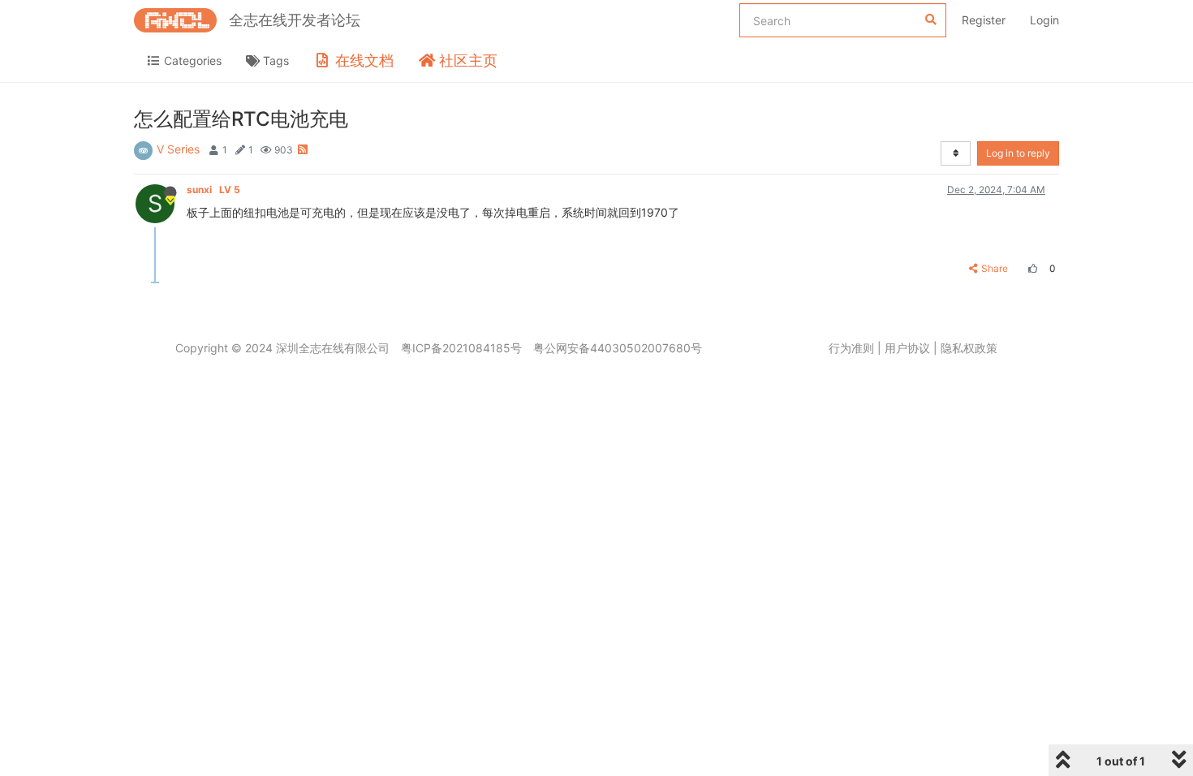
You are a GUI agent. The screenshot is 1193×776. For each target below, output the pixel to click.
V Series (178, 149)
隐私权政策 (969, 348)
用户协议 (907, 348)
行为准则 (851, 348)
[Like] (1031, 268)
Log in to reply (1018, 153)
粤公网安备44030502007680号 (617, 348)
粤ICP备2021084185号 (461, 348)
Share (994, 268)
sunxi (213, 189)
